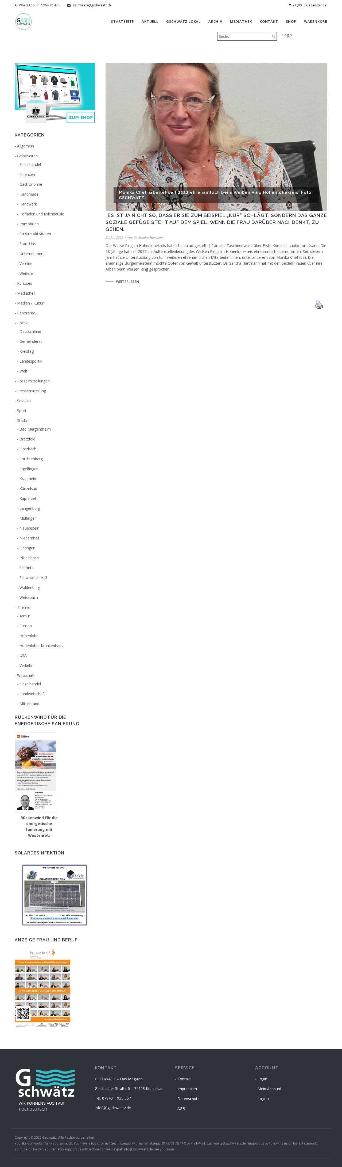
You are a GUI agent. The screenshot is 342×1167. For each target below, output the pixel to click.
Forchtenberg (31, 458)
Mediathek (241, 21)
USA (23, 655)
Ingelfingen (29, 468)
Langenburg (30, 508)
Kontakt (269, 21)
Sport (21, 410)
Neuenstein (29, 528)
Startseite (122, 21)
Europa (26, 625)
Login (287, 34)
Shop (291, 21)
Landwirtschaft (32, 693)
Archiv (215, 21)
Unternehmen (31, 253)
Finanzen (27, 174)
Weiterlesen (127, 281)
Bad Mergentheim (35, 429)
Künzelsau (28, 488)
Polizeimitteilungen (33, 380)
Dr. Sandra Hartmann (149, 237)
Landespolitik (31, 361)
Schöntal (27, 567)
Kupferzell (28, 498)
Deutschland (30, 331)
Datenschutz (188, 1098)
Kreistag (27, 351)
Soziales (24, 400)
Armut (25, 615)
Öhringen (27, 547)
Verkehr (26, 665)
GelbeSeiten (27, 155)
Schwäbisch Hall (33, 577)
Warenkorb (315, 21)
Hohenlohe (29, 635)
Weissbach (29, 597)
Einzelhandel (30, 164)
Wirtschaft (26, 675)
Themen (24, 607)
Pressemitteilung (31, 390)
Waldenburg (30, 587)
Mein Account (269, 1088)
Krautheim (28, 478)
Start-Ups (28, 243)
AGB (181, 1108)
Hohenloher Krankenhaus (41, 645)
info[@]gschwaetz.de (113, 1107)
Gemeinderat (31, 341)
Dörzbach (28, 448)
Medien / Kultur (30, 303)
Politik (22, 322)
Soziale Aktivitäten (35, 233)
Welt (23, 371)
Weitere (26, 273)
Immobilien (29, 223)
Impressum (187, 1088)
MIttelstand (29, 703)
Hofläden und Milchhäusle (42, 213)
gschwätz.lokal (183, 21)
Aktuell (150, 21)
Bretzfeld (27, 439)
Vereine (26, 263)
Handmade (29, 194)
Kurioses (24, 283)
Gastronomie (31, 184)
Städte (22, 420)
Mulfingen (28, 518)
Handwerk (28, 204)
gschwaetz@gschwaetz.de (92, 5)
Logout (264, 1098)
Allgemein (25, 146)
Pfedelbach (29, 557)
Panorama (26, 312)
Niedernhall (29, 538)
